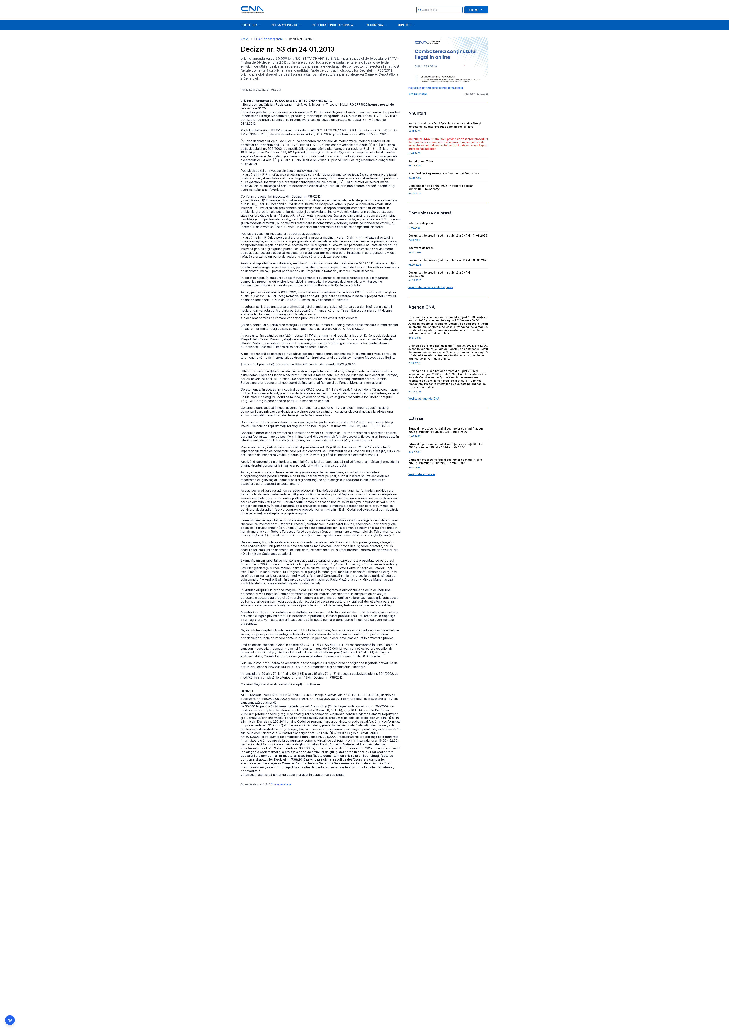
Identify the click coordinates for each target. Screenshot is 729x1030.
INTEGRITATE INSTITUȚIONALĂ (332, 25)
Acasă (244, 38)
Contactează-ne (281, 784)
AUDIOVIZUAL (375, 25)
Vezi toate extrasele (421, 474)
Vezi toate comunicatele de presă (430, 287)
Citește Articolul (418, 93)
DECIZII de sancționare (268, 38)
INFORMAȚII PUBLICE (284, 25)
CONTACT (404, 25)
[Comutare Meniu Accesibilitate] (10, 1020)
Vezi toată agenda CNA (423, 398)
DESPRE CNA (249, 25)
